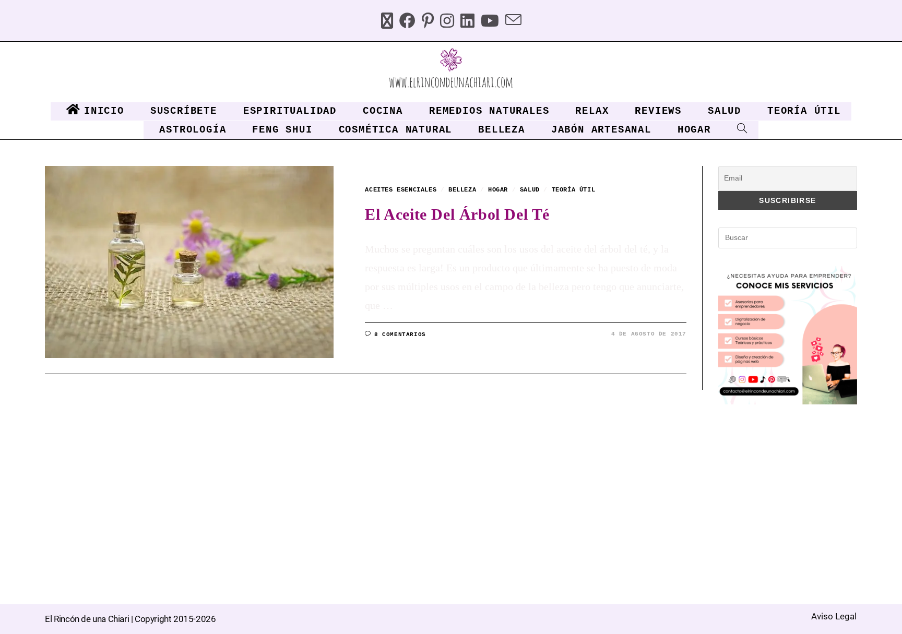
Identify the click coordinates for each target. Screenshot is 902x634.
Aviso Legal (834, 616)
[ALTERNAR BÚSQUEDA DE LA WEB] (739, 130)
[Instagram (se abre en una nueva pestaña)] (447, 22)
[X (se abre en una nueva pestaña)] (387, 22)
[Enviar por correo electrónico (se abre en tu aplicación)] (513, 22)
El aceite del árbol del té (457, 214)
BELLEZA (462, 190)
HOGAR (498, 190)
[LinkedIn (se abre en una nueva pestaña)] (467, 22)
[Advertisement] (796, 491)
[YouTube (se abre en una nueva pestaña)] (490, 22)
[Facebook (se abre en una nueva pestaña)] (407, 22)
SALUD (530, 190)
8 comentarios (400, 334)
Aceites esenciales (400, 190)
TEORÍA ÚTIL (574, 190)
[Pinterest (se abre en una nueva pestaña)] (428, 22)
